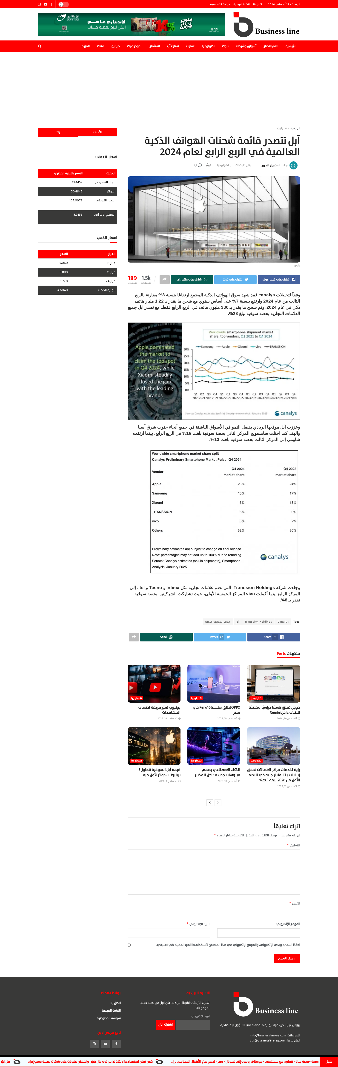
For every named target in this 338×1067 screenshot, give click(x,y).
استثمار (155, 46)
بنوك (225, 46)
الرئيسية (291, 46)
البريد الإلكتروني (198, 924)
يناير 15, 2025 (243, 165)
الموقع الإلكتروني (288, 924)
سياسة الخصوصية (220, 4)
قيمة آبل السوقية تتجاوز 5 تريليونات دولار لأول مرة (159, 772)
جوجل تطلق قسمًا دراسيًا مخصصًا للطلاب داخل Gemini (274, 709)
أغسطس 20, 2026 (287, 718)
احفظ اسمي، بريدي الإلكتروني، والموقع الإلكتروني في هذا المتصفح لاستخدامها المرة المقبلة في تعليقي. (228, 944)
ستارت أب (173, 46)
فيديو (116, 46)
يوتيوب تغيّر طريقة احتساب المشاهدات (159, 709)
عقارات (190, 46)
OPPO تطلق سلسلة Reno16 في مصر (216, 709)
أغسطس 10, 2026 (228, 781)
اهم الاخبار (271, 46)
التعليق (293, 845)
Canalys (283, 621)
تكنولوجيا (208, 46)
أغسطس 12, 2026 (287, 786)
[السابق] (218, 802)
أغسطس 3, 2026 (168, 781)
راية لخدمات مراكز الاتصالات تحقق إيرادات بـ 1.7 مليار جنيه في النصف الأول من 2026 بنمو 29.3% (273, 775)
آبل (237, 621)
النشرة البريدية (241, 4)
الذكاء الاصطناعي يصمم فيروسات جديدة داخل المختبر (217, 772)
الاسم (294, 903)
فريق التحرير (269, 165)
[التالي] (209, 802)
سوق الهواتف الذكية (218, 621)
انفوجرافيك (134, 46)
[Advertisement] (169, 86)
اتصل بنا (257, 4)
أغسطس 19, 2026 (227, 718)
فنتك (100, 46)
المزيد (86, 46)
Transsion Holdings (258, 621)
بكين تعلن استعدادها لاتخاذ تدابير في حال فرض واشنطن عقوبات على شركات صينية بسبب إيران (140, 1061)
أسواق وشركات (246, 46)
